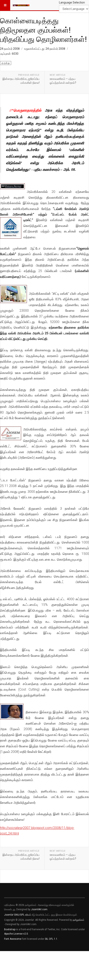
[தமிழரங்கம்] (21, 5)
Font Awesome (12, 938)
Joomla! (8, 914)
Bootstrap (9, 929)
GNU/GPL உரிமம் (22, 914)
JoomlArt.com (39, 909)
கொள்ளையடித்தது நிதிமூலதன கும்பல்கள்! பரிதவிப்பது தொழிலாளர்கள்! (43, 29)
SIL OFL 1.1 (51, 938)
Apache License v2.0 (16, 933)
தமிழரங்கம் (78, 919)
